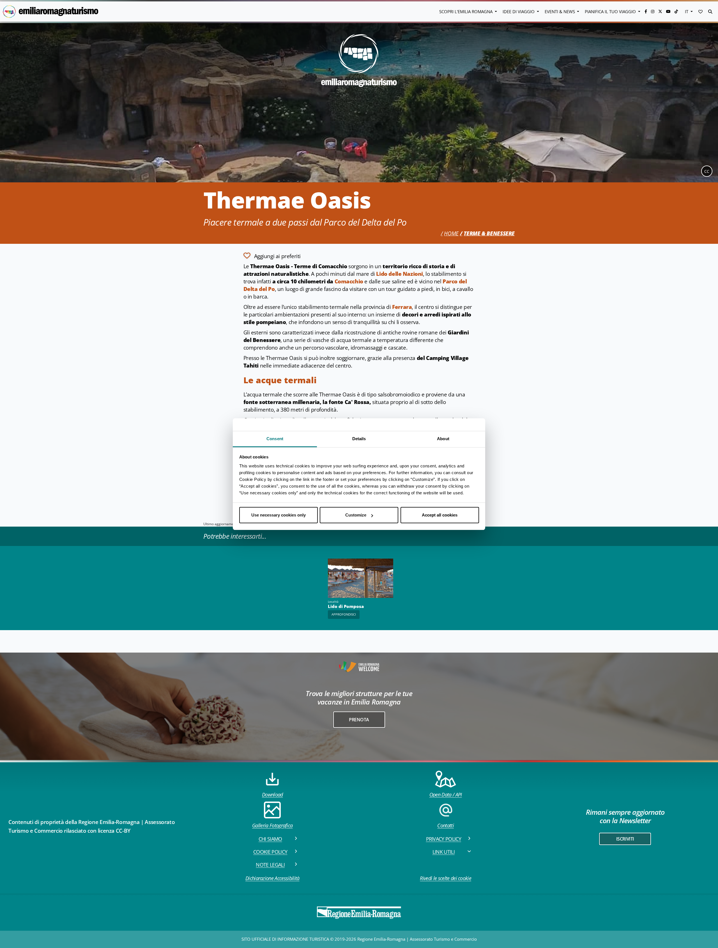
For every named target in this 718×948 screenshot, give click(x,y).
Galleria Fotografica (272, 825)
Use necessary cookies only (278, 515)
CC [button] (706, 171)
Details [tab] (359, 438)
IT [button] (687, 11)
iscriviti (625, 839)
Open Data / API (445, 794)
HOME (451, 233)
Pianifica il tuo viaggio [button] (611, 11)
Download (272, 794)
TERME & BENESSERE (489, 233)
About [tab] (443, 438)
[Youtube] (669, 11)
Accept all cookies (439, 515)
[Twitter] (660, 11)
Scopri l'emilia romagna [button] (466, 11)
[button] (700, 11)
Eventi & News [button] (560, 11)
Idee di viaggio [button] (519, 11)
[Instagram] (653, 11)
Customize (355, 515)
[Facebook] (646, 11)
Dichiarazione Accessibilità (272, 878)
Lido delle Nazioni (399, 273)
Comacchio (349, 281)
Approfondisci (344, 614)
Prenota (359, 720)
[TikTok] (676, 11)
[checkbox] (272, 255)
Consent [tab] (274, 438)
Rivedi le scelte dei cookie (445, 878)
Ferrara (402, 307)
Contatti (445, 825)
